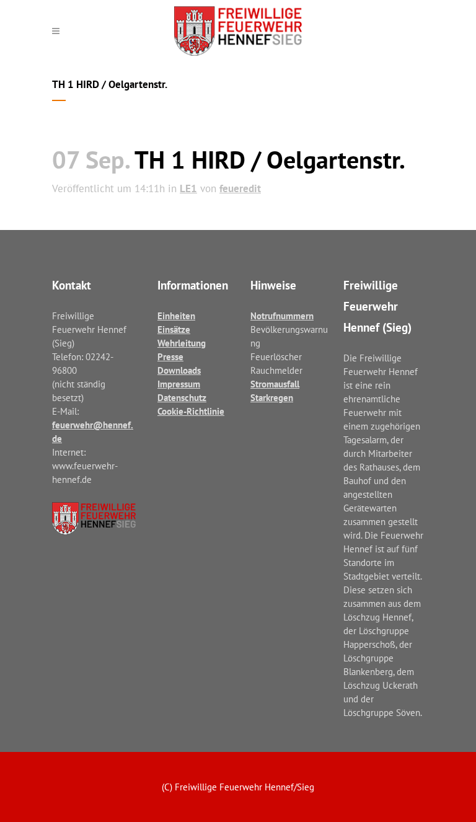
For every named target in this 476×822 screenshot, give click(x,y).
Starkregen (271, 398)
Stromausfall (274, 384)
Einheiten (176, 316)
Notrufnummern (282, 316)
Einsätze (173, 329)
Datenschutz (181, 398)
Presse (170, 357)
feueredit (240, 188)
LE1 (188, 188)
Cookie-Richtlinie (190, 411)
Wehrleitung (181, 343)
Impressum (178, 384)
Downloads (179, 370)
